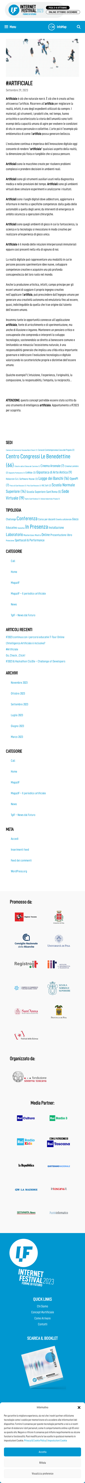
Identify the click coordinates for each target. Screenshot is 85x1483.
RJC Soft (46, 485)
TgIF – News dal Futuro (23, 615)
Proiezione (10, 540)
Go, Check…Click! (15, 655)
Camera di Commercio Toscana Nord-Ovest (21, 450)
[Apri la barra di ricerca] (79, 27)
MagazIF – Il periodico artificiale (28, 593)
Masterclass (29, 535)
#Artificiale (12, 649)
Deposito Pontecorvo (17, 473)
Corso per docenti (47, 519)
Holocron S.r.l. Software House (22, 478)
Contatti (42, 1324)
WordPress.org (19, 871)
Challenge (11, 519)
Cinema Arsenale (52, 466)
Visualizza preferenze (42, 1473)
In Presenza (36, 527)
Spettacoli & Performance (29, 540)
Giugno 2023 (17, 726)
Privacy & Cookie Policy (35, 1440)
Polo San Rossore (34, 486)
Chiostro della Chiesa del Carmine (27, 466)
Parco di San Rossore (18, 486)
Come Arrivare (42, 1318)
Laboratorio (14, 534)
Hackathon (21, 528)
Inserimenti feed (20, 849)
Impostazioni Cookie (57, 1440)
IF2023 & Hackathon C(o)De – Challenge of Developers (35, 661)
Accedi (14, 838)
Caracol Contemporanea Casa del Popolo (56, 450)
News (14, 604)
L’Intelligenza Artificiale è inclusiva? (25, 643)
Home (14, 571)
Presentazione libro (61, 535)
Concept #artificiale (42, 1312)
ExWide (31, 472)
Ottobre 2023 (18, 693)
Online (46, 535)
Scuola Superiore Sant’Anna (43, 491)
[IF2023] (42, 9)
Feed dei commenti (21, 860)
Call (13, 561)
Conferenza (27, 518)
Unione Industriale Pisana (50, 499)
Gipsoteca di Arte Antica (54, 472)
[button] (79, 1407)
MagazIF (15, 582)
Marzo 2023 (17, 736)
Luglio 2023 (17, 715)
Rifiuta (42, 1462)
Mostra (38, 535)
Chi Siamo (42, 1306)
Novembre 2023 (19, 682)
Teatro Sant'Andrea (32, 499)
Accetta (42, 1451)
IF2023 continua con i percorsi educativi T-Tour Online (35, 637)
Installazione (56, 527)
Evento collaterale (64, 519)
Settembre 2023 (19, 704)
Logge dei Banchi (54, 478)
